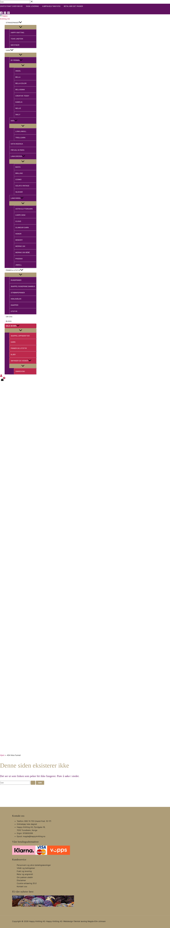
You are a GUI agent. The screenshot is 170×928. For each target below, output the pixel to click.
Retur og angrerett (25, 874)
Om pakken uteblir (25, 877)
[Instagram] (5, 13)
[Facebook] (1, 13)
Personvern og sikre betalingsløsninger (34, 865)
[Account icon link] (1, 376)
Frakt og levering (24, 871)
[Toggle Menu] (20, 27)
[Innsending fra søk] (33, 783)
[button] (20, 22)
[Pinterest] (8, 13)
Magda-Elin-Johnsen (97, 921)
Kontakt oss (22, 886)
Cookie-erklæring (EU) (27, 883)
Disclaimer (21, 880)
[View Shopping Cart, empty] (2, 380)
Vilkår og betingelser (26, 868)
